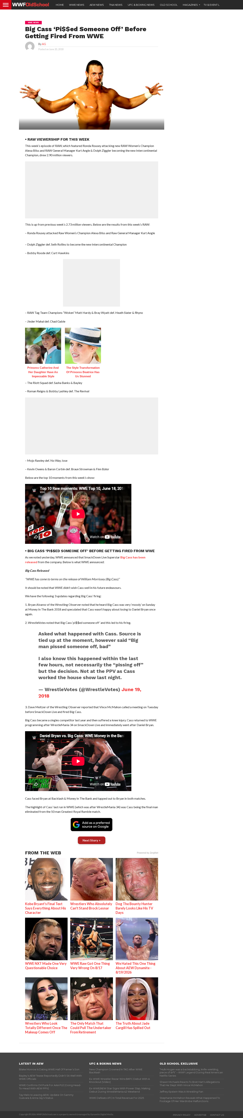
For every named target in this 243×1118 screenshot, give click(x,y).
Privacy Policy (181, 1115)
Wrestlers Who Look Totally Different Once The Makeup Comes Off (46, 1027)
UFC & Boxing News (141, 4)
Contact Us (217, 1115)
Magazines (190, 4)
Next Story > (92, 840)
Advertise (200, 1115)
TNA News (115, 4)
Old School (169, 4)
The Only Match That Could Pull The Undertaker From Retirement (90, 1027)
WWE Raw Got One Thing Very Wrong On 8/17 (90, 965)
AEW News (97, 4)
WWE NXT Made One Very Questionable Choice (46, 965)
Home (60, 4)
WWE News (76, 4)
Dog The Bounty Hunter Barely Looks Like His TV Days (134, 908)
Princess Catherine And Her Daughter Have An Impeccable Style (43, 372)
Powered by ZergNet (147, 853)
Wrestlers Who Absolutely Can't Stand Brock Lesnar (91, 906)
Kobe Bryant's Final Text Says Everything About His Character (45, 908)
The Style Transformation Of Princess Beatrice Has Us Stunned (83, 372)
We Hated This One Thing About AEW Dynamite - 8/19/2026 (135, 967)
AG (44, 44)
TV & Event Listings (216, 4)
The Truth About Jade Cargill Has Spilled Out (133, 1025)
